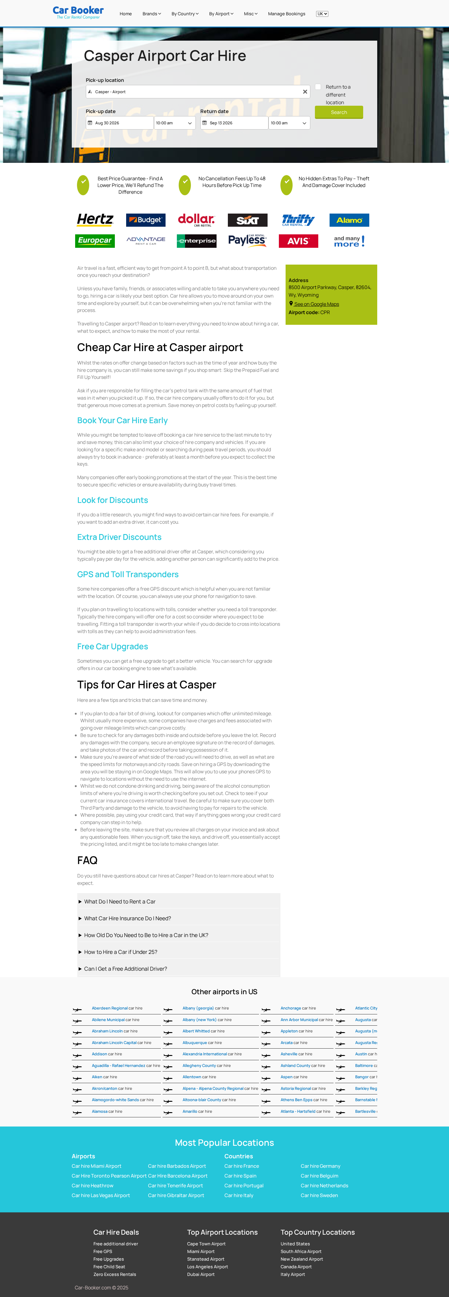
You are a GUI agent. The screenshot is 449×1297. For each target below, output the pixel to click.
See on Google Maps (316, 304)
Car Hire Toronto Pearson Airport (109, 1175)
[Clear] (305, 91)
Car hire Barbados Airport (177, 1166)
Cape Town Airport (206, 1244)
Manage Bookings (286, 13)
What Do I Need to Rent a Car (119, 901)
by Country (184, 13)
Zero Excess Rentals (114, 1274)
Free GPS (102, 1251)
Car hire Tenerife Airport (175, 1185)
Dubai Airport (201, 1274)
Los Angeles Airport (207, 1267)
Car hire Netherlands (324, 1185)
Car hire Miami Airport (97, 1166)
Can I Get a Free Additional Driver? (125, 968)
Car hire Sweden (319, 1195)
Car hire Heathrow (92, 1185)
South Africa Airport (301, 1251)
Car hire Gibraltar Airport (176, 1195)
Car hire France (241, 1166)
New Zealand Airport (302, 1259)
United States (295, 1244)
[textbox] (198, 91)
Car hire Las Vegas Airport (101, 1195)
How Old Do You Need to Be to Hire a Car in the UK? (146, 935)
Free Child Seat (109, 1267)
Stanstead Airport (205, 1259)
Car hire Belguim (319, 1175)
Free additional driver (115, 1244)
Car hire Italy (239, 1195)
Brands (150, 13)
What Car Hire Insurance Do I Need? (127, 918)
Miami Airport (201, 1251)
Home (126, 13)
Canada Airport (296, 1267)
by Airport (220, 13)
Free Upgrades (108, 1259)
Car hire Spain (240, 1175)
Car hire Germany (321, 1166)
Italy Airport (293, 1274)
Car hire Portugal (244, 1185)
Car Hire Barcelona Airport (178, 1175)
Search (339, 112)
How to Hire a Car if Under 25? (120, 951)
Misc (249, 13)
